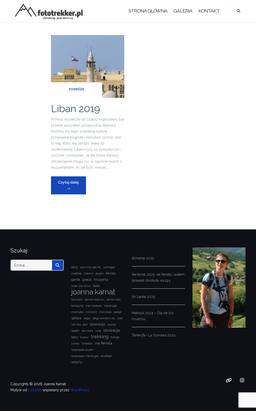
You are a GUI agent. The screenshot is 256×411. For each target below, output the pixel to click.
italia (96, 286)
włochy (76, 362)
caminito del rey (90, 267)
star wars (87, 330)
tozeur (84, 337)
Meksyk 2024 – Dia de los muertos (153, 316)
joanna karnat (93, 292)
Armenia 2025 (143, 258)
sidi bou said (79, 324)
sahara (76, 318)
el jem (100, 273)
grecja (87, 279)
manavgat (110, 305)
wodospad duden (82, 349)
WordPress (79, 390)
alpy (74, 267)
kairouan (76, 299)
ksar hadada (94, 305)
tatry (74, 337)
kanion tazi (113, 299)
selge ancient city (103, 318)
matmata (77, 311)
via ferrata (103, 343)
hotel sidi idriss (80, 285)
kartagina (77, 305)
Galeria (183, 11)
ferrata (111, 273)
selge (87, 318)
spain (75, 330)
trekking (99, 336)
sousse (111, 324)
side (120, 318)
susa (98, 330)
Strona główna (148, 11)
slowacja (97, 324)
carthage (109, 267)
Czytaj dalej (72, 185)
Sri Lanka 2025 (143, 297)
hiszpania (101, 279)
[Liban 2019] (87, 66)
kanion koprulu (94, 299)
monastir (91, 311)
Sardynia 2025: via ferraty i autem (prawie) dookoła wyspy (158, 277)
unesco (87, 343)
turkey (75, 343)
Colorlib (35, 390)
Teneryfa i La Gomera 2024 (154, 335)
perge (117, 311)
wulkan (106, 356)
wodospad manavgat (84, 355)
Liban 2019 (75, 108)
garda (75, 279)
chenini (89, 273)
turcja (115, 337)
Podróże (76, 89)
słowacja (111, 330)
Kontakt (209, 11)
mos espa (105, 311)
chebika (76, 273)
